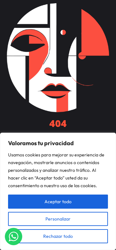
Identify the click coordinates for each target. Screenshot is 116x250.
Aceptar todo (58, 201)
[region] (58, 191)
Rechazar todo (58, 236)
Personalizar (58, 219)
